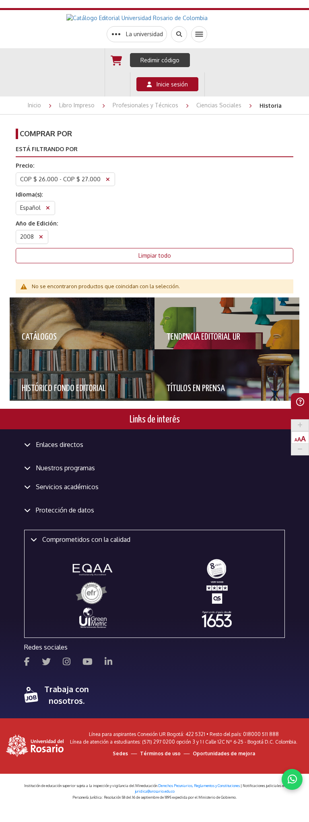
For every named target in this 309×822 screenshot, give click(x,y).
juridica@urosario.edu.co (155, 791)
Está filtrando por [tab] (47, 149)
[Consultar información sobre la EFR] (92, 593)
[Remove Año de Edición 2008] (41, 237)
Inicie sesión (170, 84)
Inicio (35, 105)
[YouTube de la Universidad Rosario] (87, 662)
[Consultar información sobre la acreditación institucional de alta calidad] (217, 568)
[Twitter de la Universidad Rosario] (46, 662)
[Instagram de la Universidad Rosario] (66, 662)
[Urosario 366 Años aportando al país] (217, 618)
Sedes (120, 753)
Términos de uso (160, 753)
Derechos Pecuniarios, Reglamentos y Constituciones (199, 785)
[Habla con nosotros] (292, 779)
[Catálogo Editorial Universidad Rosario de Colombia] (157, 18)
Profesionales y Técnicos (146, 105)
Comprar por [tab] (46, 133)
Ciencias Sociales (219, 105)
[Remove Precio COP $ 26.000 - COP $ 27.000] (108, 180)
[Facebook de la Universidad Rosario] (27, 662)
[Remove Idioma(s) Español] (48, 208)
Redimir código (159, 60)
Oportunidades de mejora (224, 753)
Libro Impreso (77, 105)
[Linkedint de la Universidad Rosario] (108, 662)
